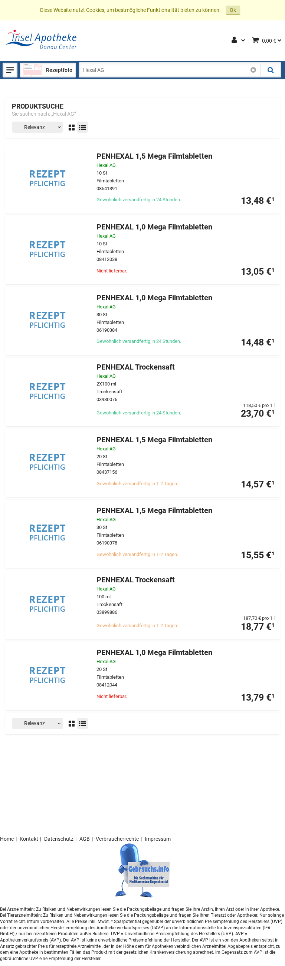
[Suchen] (270, 70)
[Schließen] (253, 70)
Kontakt (29, 839)
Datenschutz (58, 839)
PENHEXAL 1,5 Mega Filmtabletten (154, 156)
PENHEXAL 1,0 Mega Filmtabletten (154, 227)
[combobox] (170, 70)
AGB (84, 839)
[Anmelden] (235, 41)
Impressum (158, 839)
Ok (233, 10)
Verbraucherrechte (117, 839)
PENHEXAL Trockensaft (135, 367)
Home (7, 839)
